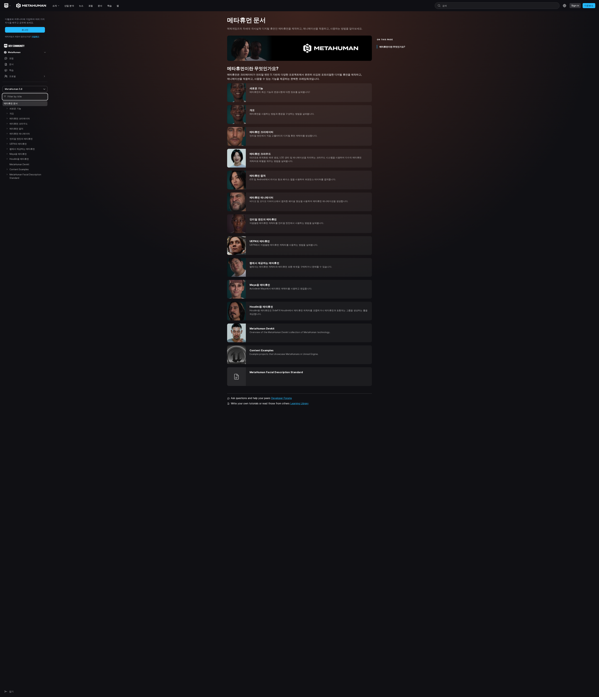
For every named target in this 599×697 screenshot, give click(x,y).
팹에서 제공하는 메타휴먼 (22, 149)
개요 (12, 113)
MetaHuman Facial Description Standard (25, 176)
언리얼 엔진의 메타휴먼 (21, 138)
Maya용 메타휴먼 (18, 154)
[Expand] (7, 108)
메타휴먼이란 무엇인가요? (392, 46)
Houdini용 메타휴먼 (19, 159)
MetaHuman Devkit (19, 164)
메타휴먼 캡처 (16, 128)
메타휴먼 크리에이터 (20, 118)
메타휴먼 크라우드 (19, 123)
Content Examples (19, 169)
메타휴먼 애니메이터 (20, 133)
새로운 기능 (15, 108)
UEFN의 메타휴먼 (18, 143)
